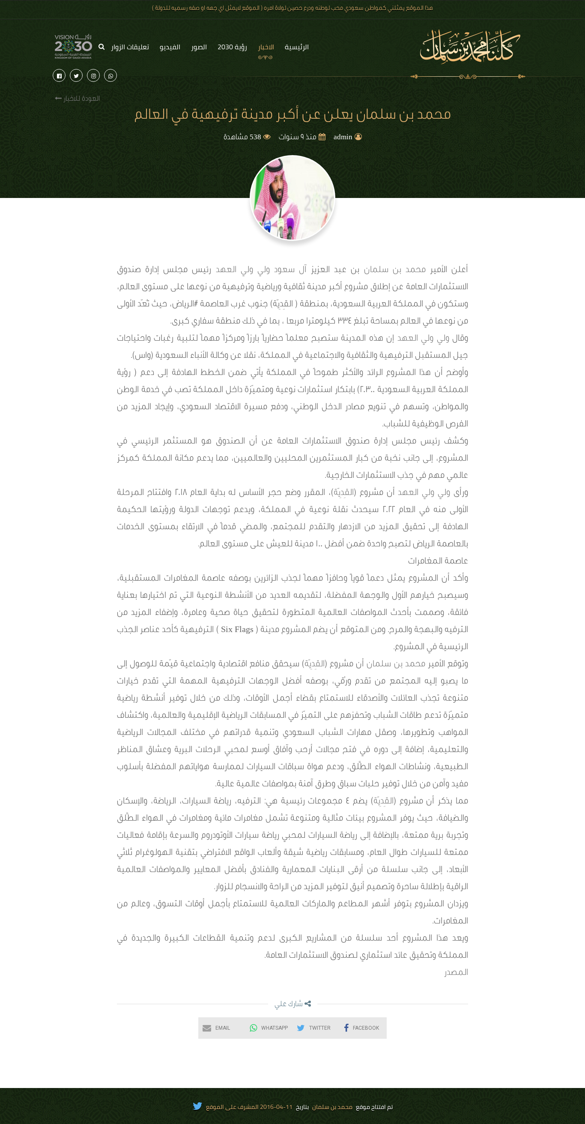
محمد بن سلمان (395, 271)
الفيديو (170, 46)
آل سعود (292, 271)
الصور (199, 46)
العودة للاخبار (81, 99)
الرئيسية (297, 46)
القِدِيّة (344, 493)
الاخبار (266, 46)
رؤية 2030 (232, 46)
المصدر (456, 973)
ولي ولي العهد (243, 271)
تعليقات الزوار (130, 46)
